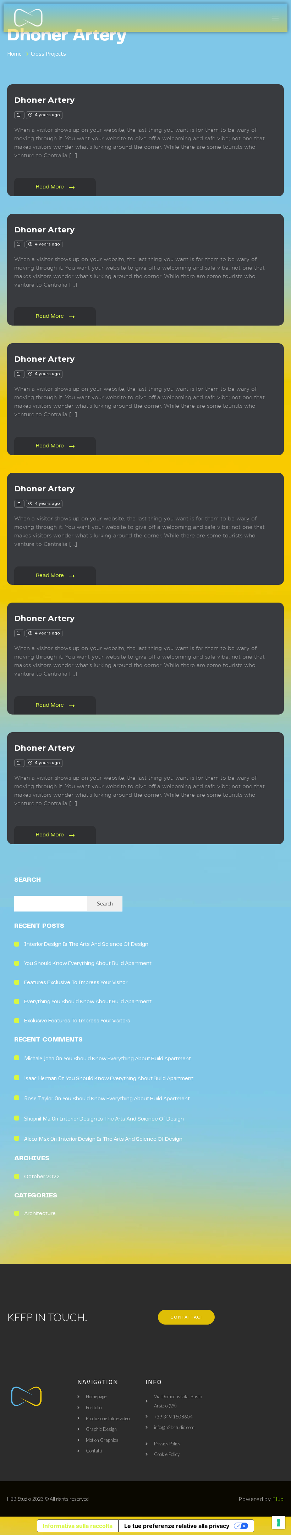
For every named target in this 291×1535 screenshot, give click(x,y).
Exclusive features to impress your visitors (77, 1020)
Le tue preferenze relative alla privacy (176, 1525)
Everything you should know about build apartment (88, 1001)
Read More (50, 187)
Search (27, 880)
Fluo (278, 1498)
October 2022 (42, 1176)
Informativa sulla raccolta (77, 1525)
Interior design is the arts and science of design (86, 944)
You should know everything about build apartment (88, 963)
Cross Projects (48, 53)
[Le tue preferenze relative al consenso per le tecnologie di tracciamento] (278, 1522)
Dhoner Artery (44, 100)
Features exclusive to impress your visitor (75, 982)
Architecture (40, 1213)
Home (14, 53)
